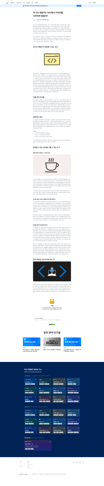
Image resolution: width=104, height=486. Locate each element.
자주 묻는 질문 (29, 468)
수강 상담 (36, 2)
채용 (20, 464)
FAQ (32, 2)
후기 (24, 2)
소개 (20, 463)
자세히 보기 (79, 5)
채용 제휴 (12, 0)
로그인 (90, 2)
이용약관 (28, 463)
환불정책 (28, 466)
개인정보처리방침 (29, 464)
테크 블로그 (28, 2)
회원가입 (94, 2)
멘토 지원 (21, 466)
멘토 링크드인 (8, 0)
